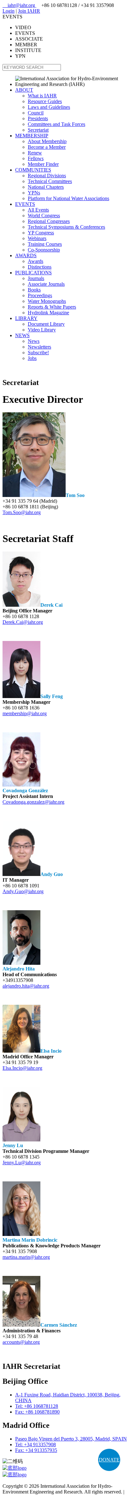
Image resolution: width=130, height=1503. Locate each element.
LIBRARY (26, 318)
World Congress (44, 215)
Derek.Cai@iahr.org (23, 622)
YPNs (34, 192)
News (33, 341)
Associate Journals (46, 284)
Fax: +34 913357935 (36, 1450)
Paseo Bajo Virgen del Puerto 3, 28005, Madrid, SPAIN (71, 1438)
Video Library (42, 329)
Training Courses (45, 244)
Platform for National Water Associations (68, 198)
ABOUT (24, 90)
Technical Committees (50, 181)
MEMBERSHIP (31, 135)
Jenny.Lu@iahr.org (22, 1162)
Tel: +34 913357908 (35, 1444)
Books (34, 289)
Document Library (46, 324)
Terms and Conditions (24, 1497)
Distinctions (39, 267)
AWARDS (26, 255)
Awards (35, 261)
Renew (35, 152)
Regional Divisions (47, 175)
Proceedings (40, 295)
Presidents (38, 118)
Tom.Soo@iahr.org (22, 512)
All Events (38, 209)
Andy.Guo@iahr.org (23, 891)
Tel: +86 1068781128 (36, 1406)
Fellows (36, 158)
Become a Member (47, 147)
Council (36, 112)
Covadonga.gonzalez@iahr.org (33, 802)
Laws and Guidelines (49, 107)
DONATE (109, 1459)
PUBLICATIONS (33, 272)
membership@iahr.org (25, 713)
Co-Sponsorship (44, 249)
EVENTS (25, 204)
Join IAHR (29, 11)
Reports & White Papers (52, 307)
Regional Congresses (49, 221)
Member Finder (43, 164)
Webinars (37, 238)
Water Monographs (47, 301)
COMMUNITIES (33, 170)
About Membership (47, 141)
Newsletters (39, 347)
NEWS (22, 335)
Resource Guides (45, 101)
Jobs (32, 358)
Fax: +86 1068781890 (37, 1412)
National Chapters (46, 187)
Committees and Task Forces (56, 124)
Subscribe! (38, 352)
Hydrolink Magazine (48, 312)
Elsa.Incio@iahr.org (22, 1068)
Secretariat (38, 130)
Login (9, 11)
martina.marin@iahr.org (26, 1257)
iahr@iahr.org (19, 5)
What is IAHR (42, 95)
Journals (36, 278)
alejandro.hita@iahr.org (26, 986)
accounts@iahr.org (21, 1342)
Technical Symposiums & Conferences (66, 227)
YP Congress (41, 232)
